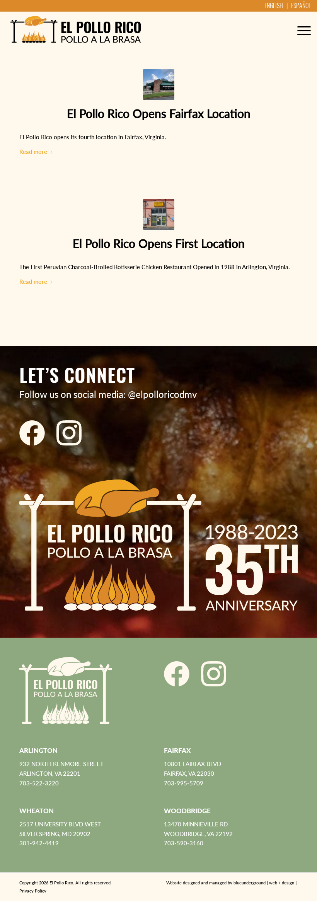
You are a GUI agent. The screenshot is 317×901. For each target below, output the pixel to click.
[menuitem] (300, 29)
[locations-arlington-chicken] (158, 214)
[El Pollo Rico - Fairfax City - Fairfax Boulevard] (158, 84)
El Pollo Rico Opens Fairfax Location (159, 113)
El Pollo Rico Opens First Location (159, 243)
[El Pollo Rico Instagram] (69, 432)
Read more (33, 151)
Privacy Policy (32, 890)
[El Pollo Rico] (75, 29)
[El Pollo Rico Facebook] (32, 432)
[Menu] (300, 29)
